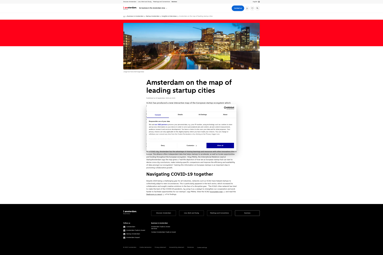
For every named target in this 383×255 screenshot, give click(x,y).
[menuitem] (153, 8)
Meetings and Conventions (219, 213)
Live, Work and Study (191, 213)
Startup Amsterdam (152, 16)
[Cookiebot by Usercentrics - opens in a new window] (225, 107)
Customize (190, 145)
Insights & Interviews (169, 16)
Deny (163, 145)
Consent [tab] (158, 115)
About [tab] (225, 114)
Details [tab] (180, 114)
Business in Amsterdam (135, 16)
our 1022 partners (161, 124)
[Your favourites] (252, 8)
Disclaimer (190, 247)
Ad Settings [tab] (203, 114)
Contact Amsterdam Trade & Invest (163, 232)
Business (247, 213)
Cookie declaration (146, 247)
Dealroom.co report (154, 194)
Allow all (220, 145)
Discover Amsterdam (163, 213)
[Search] (257, 8)
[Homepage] (124, 16)
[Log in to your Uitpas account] (247, 8)
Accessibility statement (176, 247)
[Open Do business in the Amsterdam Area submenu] (166, 8)
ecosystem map (216, 192)
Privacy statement (160, 247)
